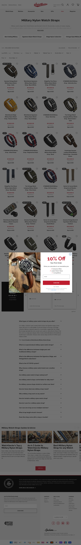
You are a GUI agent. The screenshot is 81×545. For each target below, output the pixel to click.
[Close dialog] (70, 254)
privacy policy (53, 289)
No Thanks (56, 286)
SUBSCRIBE (56, 282)
